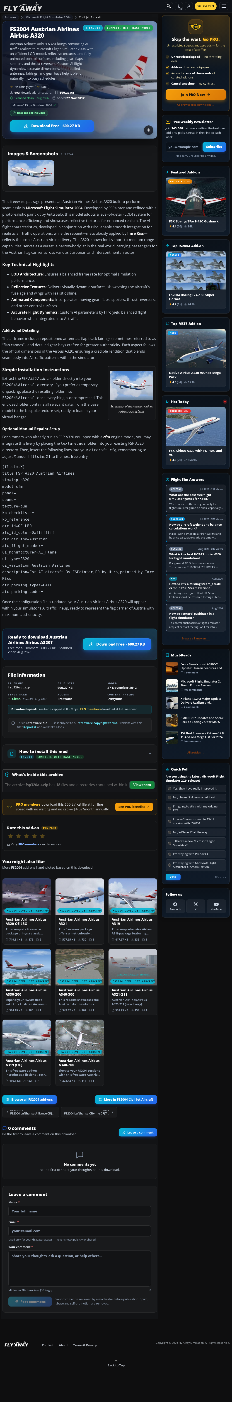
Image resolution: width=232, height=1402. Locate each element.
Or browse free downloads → (196, 105)
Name (14, 1202)
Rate (44, 86)
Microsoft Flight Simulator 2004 (48, 17)
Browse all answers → (195, 638)
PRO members (90, 709)
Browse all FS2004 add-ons (32, 1099)
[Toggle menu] (223, 6)
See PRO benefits (131, 807)
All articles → (195, 752)
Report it (29, 727)
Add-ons (11, 17)
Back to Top (116, 1365)
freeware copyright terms (98, 723)
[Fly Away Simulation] (23, 6)
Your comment (20, 1247)
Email (13, 1222)
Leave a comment (140, 1132)
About (63, 1345)
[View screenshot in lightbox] (148, 130)
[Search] (169, 6)
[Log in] (189, 6)
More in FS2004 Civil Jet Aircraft (128, 1099)
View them (142, 785)
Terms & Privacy (85, 1345)
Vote (173, 877)
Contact (48, 1345)
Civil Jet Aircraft (90, 17)
